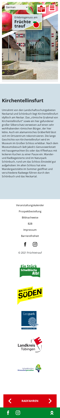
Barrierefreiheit (30, 236)
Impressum (30, 229)
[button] (5, 412)
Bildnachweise (30, 217)
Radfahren (30, 401)
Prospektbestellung (30, 211)
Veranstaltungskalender (30, 205)
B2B (30, 223)
